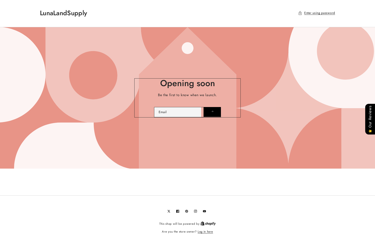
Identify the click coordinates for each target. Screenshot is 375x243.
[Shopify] (208, 224)
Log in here (205, 232)
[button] (316, 13)
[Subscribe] (212, 112)
